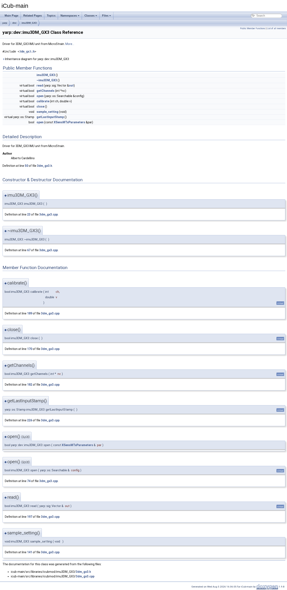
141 (29, 552)
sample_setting (47, 111)
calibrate (43, 101)
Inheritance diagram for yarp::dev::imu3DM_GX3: (37, 59)
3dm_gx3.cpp (48, 214)
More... (69, 44)
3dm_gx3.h (26, 51)
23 (28, 214)
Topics (51, 15)
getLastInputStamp (50, 117)
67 (28, 250)
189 (29, 313)
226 (29, 420)
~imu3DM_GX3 (47, 80)
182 (29, 384)
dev (14, 23)
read (40, 85)
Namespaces (69, 15)
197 (29, 516)
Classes (89, 15)
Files (105, 15)
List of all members (276, 28)
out (71, 85)
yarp (4, 23)
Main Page (11, 15)
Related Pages (32, 15)
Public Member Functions (252, 28)
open (40, 96)
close (40, 106)
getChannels (45, 90)
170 (29, 349)
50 (26, 165)
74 (28, 481)
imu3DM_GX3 (29, 23)
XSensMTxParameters (69, 122)
